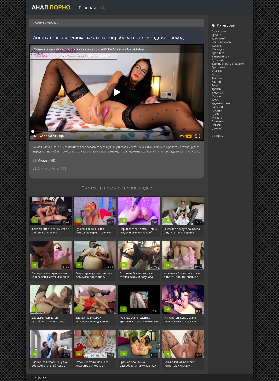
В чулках (217, 92)
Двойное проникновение (228, 63)
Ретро (216, 85)
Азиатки (217, 110)
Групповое (218, 67)
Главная (87, 7)
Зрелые (216, 35)
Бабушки (217, 107)
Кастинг (217, 81)
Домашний (218, 38)
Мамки (216, 74)
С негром (217, 135)
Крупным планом (222, 103)
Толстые (217, 78)
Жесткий (217, 45)
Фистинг (217, 117)
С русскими (219, 31)
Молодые (218, 49)
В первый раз (220, 56)
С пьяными (218, 121)
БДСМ (215, 114)
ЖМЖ (215, 99)
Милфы (42, 160)
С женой (217, 128)
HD (53, 160)
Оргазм (216, 125)
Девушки (217, 60)
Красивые (218, 53)
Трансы (216, 89)
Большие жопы (221, 42)
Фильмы (217, 71)
